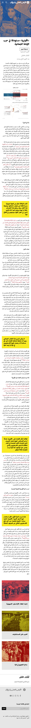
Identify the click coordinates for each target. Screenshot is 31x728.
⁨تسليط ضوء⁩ (24, 49)
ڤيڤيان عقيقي (25, 55)
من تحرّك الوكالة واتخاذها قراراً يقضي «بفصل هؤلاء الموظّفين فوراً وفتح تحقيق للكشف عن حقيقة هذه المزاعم (16, 223)
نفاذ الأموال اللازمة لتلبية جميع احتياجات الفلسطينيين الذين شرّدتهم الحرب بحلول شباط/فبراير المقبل (17, 280)
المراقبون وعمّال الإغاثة (17, 282)
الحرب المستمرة (25, 52)
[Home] (19, 2)
